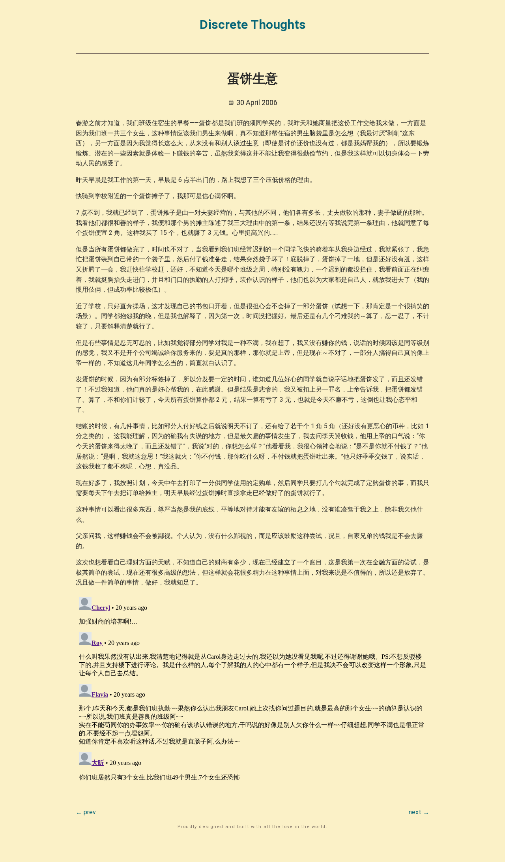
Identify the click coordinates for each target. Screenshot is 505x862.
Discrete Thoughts (253, 24)
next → (419, 812)
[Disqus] (252, 692)
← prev (86, 812)
